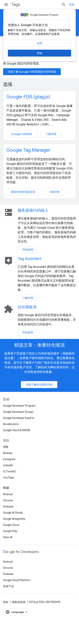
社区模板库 (27, 307)
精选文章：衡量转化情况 (39, 345)
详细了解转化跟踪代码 (39, 384)
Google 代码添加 (21, 134)
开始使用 (27, 249)
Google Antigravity (14, 518)
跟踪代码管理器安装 (23, 192)
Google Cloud (11, 524)
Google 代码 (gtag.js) (28, 97)
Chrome (8, 500)
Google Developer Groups (18, 411)
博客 (5, 446)
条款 (5, 602)
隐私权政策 (19, 602)
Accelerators (11, 424)
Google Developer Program (19, 405)
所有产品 (8, 586)
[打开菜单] (6, 4)
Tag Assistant (29, 258)
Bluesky (7, 453)
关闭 (39, 43)
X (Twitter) (9, 471)
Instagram (9, 459)
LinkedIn (8, 465)
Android (8, 494)
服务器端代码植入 (33, 210)
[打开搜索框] (63, 4)
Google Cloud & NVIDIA (16, 430)
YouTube (8, 477)
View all (7, 537)
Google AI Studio (13, 512)
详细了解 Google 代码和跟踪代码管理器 (32, 71)
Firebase (8, 506)
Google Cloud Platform (16, 580)
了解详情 (51, 134)
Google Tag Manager (28, 150)
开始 (39, 53)
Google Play (10, 531)
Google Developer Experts (18, 417)
